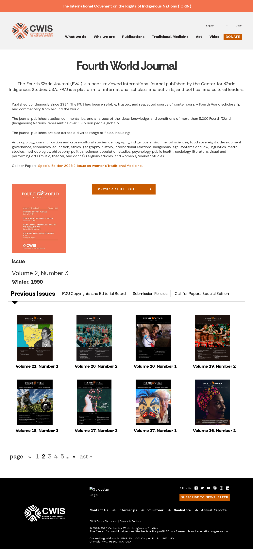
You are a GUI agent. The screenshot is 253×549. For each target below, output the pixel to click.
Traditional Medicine (170, 37)
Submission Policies (150, 293)
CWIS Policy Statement (103, 521)
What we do (75, 37)
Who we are (104, 37)
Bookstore (182, 510)
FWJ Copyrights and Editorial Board (94, 293)
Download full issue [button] (115, 189)
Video (214, 37)
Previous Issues (33, 293)
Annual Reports (214, 510)
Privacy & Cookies (130, 521)
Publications (133, 37)
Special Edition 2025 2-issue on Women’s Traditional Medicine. (90, 165)
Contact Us (99, 510)
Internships (128, 510)
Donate (233, 37)
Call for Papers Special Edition (202, 293)
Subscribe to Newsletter (204, 497)
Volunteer (155, 510)
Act (199, 37)
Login (239, 25)
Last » (85, 456)
